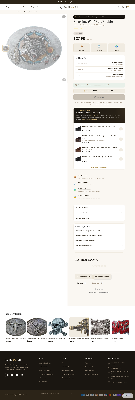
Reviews (25, 7)
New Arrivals (41, 7)
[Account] (123, 7)
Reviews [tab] (80, 283)
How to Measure (67, 370)
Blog (32, 7)
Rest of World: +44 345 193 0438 (120, 378)
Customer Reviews (68, 378)
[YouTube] (17, 375)
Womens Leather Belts (46, 374)
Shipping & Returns (82, 218)
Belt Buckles (43, 378)
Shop (7, 7)
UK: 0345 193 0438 (117, 368)
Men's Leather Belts (45, 370)
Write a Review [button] (85, 276)
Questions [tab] (96, 283)
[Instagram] (7, 375)
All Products (43, 381)
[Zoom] (64, 79)
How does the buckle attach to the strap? (88, 236)
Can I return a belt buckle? (83, 245)
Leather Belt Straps (45, 363)
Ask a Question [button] (103, 276)
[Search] (118, 7)
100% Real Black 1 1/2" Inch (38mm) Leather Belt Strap (99, 127)
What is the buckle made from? (85, 240)
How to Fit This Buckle (83, 213)
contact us (97, 85)
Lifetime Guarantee (68, 374)
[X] (22, 375)
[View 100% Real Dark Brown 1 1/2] (121, 139)
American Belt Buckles (16, 12)
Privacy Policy (89, 370)
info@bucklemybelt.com (119, 382)
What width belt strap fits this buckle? (87, 231)
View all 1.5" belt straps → (99, 167)
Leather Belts (43, 367)
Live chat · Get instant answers (118, 364)
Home (6, 12)
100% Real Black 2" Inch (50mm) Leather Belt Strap (98, 157)
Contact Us (65, 367)
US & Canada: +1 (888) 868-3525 (120, 372)
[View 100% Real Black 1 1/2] (121, 129)
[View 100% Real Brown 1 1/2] (121, 149)
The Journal (89, 367)
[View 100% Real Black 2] (121, 159)
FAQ (63, 363)
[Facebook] (12, 375)
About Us (16, 7)
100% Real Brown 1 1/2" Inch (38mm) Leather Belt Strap (99, 148)
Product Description (83, 207)
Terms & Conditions (91, 374)
